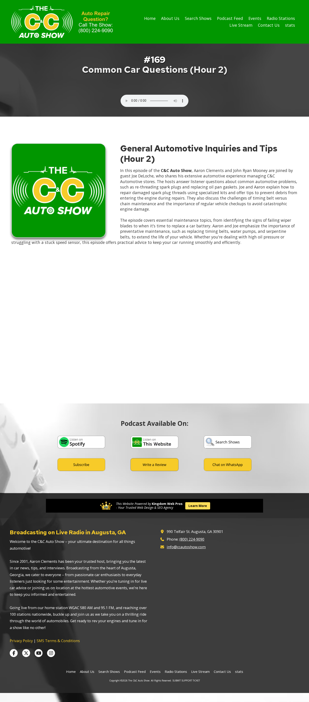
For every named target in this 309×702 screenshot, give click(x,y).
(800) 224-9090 (191, 539)
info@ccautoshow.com (186, 546)
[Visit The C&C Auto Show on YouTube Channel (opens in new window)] (39, 653)
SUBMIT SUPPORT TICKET (186, 680)
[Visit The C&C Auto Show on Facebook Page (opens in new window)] (14, 653)
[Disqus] (154, 339)
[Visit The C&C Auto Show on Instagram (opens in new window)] (51, 653)
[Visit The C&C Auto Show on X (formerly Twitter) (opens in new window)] (26, 653)
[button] (81, 442)
